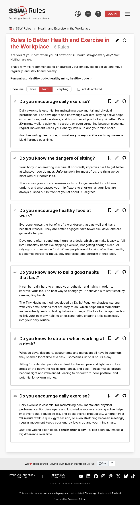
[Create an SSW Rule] (88, 13)
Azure (71, 499)
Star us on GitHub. (84, 463)
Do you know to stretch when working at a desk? (61, 341)
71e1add (116, 493)
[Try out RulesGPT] (77, 13)
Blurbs (46, 89)
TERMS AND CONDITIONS (58, 476)
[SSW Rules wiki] (98, 13)
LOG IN (112, 13)
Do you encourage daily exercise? (54, 101)
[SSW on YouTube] (81, 476)
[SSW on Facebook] (96, 476)
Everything (62, 89)
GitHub (82, 499)
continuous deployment (56, 493)
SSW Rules (23, 28)
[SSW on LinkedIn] (88, 476)
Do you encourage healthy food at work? (55, 213)
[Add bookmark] (110, 101)
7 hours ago (90, 493)
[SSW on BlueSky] (126, 476)
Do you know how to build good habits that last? (59, 275)
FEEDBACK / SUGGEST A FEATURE (22, 476)
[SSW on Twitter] (118, 476)
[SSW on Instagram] (103, 476)
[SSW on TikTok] (133, 476)
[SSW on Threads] (111, 476)
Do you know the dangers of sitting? (57, 158)
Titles (33, 89)
